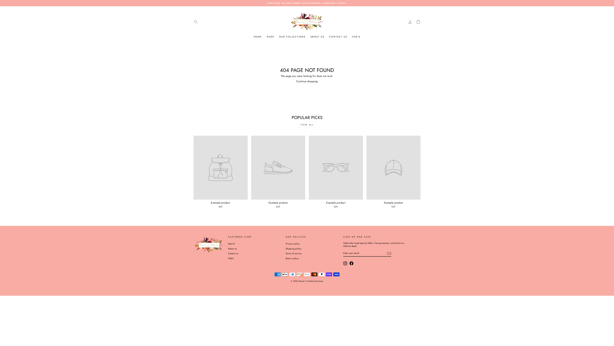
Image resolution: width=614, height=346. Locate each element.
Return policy (292, 258)
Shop (270, 36)
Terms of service (294, 253)
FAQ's (356, 36)
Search (231, 243)
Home (258, 36)
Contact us (338, 36)
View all (307, 124)
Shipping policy (293, 248)
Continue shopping (307, 81)
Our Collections (292, 36)
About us (317, 36)
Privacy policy (293, 243)
